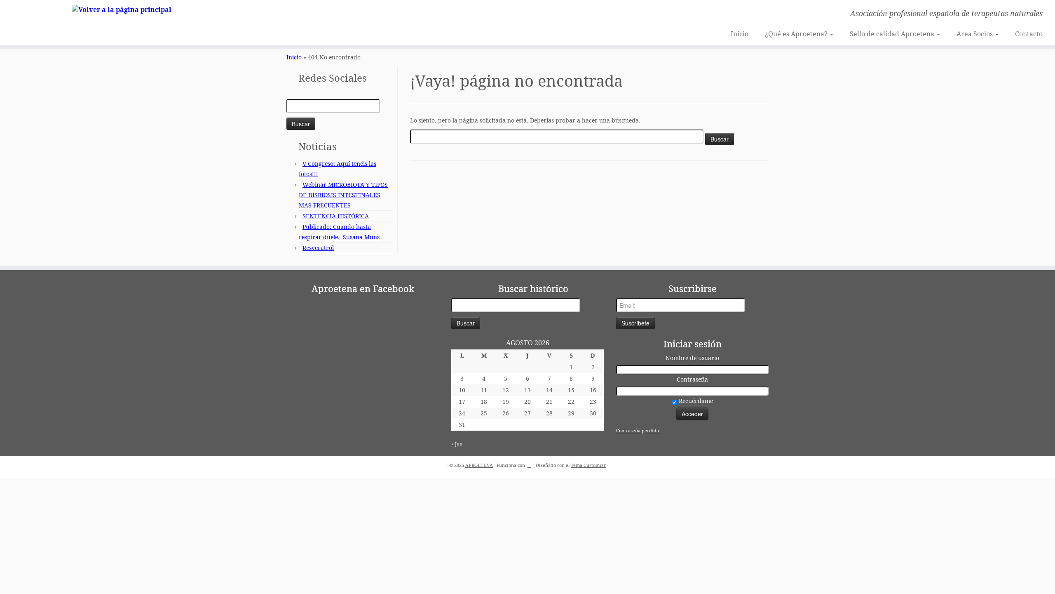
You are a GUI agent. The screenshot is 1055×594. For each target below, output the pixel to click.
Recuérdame (695, 401)
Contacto (1029, 33)
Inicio (739, 33)
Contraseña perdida (637, 430)
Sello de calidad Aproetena (893, 33)
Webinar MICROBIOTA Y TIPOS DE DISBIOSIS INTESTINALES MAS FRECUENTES (343, 195)
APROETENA (479, 465)
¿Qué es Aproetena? (797, 33)
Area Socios (975, 33)
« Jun (456, 444)
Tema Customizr (588, 465)
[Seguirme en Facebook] (295, 14)
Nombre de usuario (692, 358)
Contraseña (692, 379)
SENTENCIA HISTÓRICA (335, 216)
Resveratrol (318, 248)
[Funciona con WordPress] (529, 464)
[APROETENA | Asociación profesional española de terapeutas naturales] (122, 9)
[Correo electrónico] (284, 14)
